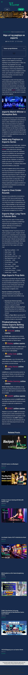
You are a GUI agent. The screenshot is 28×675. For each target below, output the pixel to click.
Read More (3, 467)
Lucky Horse (12, 366)
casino (13, 90)
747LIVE (10, 331)
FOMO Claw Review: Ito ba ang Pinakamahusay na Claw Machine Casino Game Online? (12, 612)
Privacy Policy (7, 663)
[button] (2, 2)
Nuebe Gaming (13, 381)
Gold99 (10, 396)
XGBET (10, 408)
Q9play (10, 343)
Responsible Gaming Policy (17, 663)
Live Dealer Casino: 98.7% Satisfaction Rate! (13, 537)
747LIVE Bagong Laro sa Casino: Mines (12, 649)
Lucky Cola (12, 354)
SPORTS (9, 31)
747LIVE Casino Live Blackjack (9, 464)
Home (4, 31)
